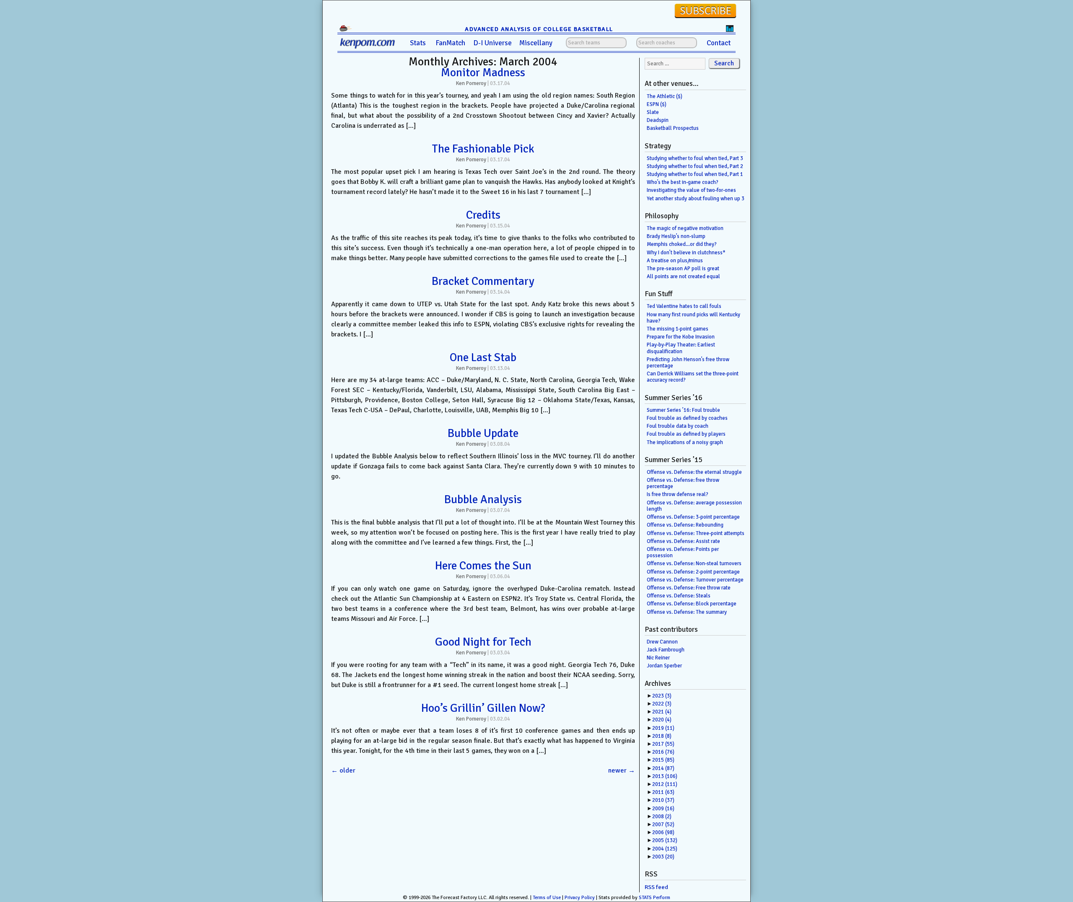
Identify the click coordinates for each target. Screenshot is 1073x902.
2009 (663, 808)
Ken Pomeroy (471, 83)
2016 (663, 752)
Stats (418, 43)
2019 (663, 728)
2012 (664, 784)
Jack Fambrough (665, 649)
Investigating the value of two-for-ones (691, 190)
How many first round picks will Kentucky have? (693, 317)
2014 (663, 768)
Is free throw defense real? (677, 494)
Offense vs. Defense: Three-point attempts (695, 533)
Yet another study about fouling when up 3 (695, 198)
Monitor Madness (483, 72)
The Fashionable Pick (483, 149)
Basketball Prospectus (673, 128)
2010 (663, 800)
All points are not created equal (683, 276)
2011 (663, 792)
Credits (483, 215)
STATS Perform (654, 897)
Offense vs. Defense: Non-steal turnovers (694, 563)
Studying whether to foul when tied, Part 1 (695, 174)
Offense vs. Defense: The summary (687, 612)
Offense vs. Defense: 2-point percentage (693, 572)
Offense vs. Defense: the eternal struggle (694, 472)
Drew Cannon (662, 641)
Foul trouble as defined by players (686, 434)
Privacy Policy (580, 897)
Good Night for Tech (483, 642)
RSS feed (656, 887)
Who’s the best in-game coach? (682, 182)
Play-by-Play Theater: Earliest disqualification (681, 347)
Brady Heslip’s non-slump (676, 236)
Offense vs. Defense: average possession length (694, 505)
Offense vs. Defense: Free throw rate (689, 587)
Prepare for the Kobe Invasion (681, 336)
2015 (663, 760)
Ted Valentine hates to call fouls (684, 306)
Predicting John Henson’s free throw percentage (688, 362)
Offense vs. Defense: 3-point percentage (693, 517)
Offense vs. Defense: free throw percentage (683, 483)
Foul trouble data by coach (677, 426)
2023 (661, 696)
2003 (663, 856)
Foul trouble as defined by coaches (687, 418)
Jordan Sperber (664, 665)
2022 (661, 703)
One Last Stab (483, 357)
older (343, 770)
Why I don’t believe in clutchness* (686, 252)
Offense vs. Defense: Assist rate (683, 541)
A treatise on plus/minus (675, 260)
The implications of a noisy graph (685, 442)
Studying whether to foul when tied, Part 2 (695, 166)
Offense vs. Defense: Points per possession (683, 552)
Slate (653, 112)
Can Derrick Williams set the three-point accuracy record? (693, 376)
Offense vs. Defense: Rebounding (685, 525)
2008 (661, 816)
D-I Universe (492, 43)
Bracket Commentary (483, 281)
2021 (661, 711)
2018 (661, 736)
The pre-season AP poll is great (683, 268)
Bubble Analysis (483, 499)
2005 (664, 840)
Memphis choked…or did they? (682, 244)
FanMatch (450, 43)
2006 (663, 832)
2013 (664, 776)
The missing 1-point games (677, 329)
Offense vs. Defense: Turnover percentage (695, 579)
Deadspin (658, 120)
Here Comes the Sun (483, 565)
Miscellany (535, 43)
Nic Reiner (658, 657)
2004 (664, 848)
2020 (661, 719)
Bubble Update (483, 433)
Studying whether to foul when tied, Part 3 (695, 158)
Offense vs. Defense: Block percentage (691, 603)
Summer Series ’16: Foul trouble (683, 410)
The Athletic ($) (664, 96)
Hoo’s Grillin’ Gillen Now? (483, 708)
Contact (719, 43)
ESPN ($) (656, 104)
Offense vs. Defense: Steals (678, 595)
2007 (663, 824)
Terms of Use (547, 897)
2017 (663, 744)
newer (621, 770)
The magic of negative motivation (685, 228)
